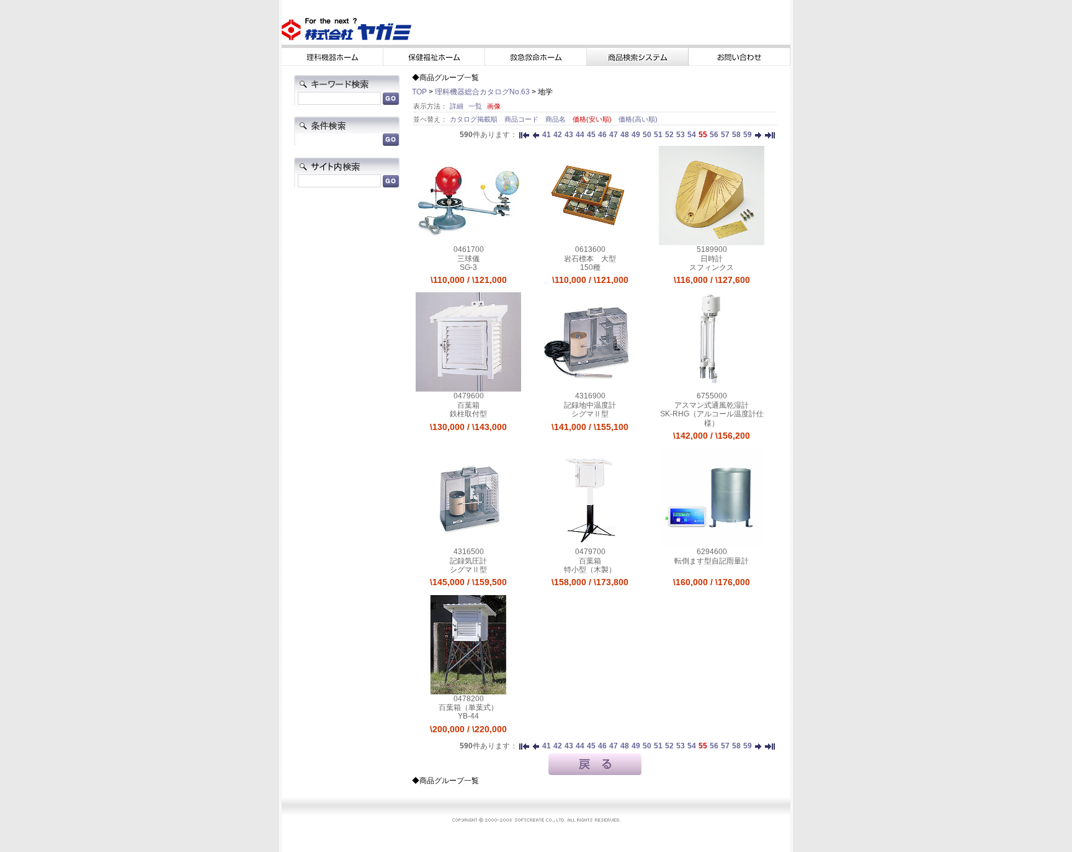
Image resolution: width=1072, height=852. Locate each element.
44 (580, 134)
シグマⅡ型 (590, 414)
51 (658, 134)
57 (725, 134)
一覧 (475, 106)
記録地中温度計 (590, 405)
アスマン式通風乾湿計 (711, 405)
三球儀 (468, 258)
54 (691, 134)
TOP (419, 91)
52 (669, 134)
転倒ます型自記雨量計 (711, 561)
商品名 (556, 119)
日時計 (711, 258)
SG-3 (468, 267)
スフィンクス (711, 267)
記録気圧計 (468, 561)
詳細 (456, 106)
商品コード (522, 119)
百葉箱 (468, 405)
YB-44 (468, 716)
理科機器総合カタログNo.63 (482, 91)
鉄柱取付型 (468, 414)
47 (613, 134)
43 (569, 134)
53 (680, 134)
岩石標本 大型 (590, 258)
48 (624, 134)
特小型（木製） (590, 569)
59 (747, 134)
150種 (590, 267)
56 (714, 134)
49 (636, 134)
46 (602, 134)
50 (647, 134)
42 (557, 134)
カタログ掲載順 (474, 119)
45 (591, 134)
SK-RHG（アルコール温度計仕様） (712, 418)
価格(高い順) (638, 119)
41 (546, 134)
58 (736, 134)
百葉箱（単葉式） (468, 707)
